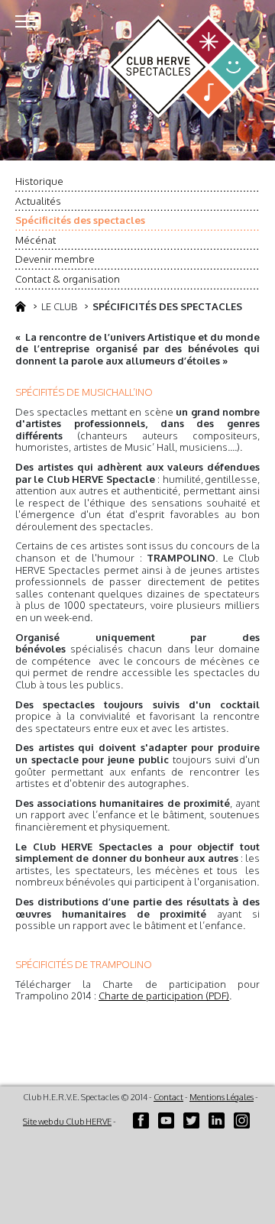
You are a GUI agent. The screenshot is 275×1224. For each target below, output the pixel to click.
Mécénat (35, 240)
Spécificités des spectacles (80, 220)
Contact (168, 1097)
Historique (39, 181)
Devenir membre (55, 259)
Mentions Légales (221, 1097)
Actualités (38, 201)
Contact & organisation (67, 279)
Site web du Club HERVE (67, 1121)
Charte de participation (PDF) (164, 995)
